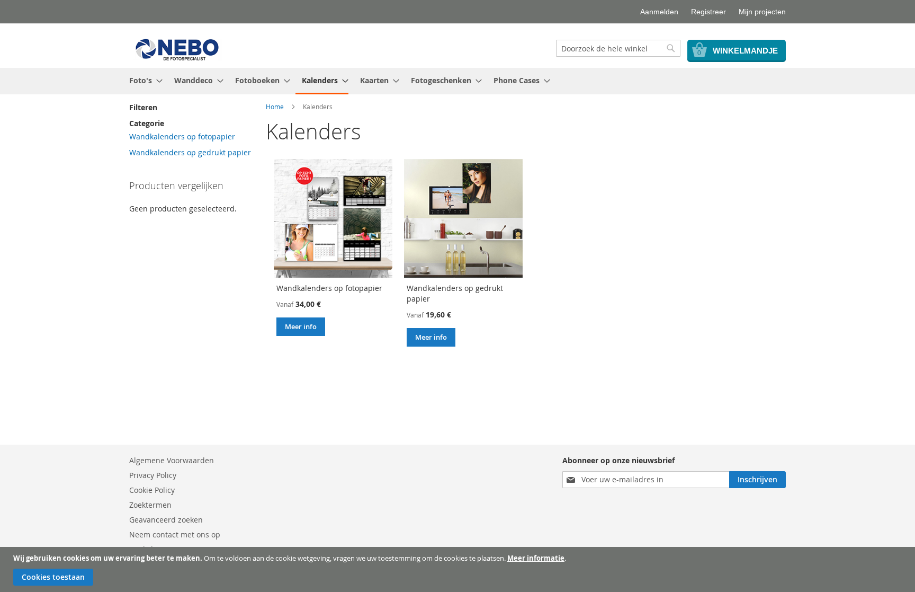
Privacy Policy (152, 475)
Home (275, 106)
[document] (458, 569)
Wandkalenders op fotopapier (329, 288)
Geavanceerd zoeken (166, 520)
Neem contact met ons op (174, 534)
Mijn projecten (762, 11)
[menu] (457, 81)
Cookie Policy (152, 490)
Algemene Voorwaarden (171, 460)
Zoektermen (150, 505)
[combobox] (618, 48)
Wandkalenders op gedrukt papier (190, 152)
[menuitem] (143, 80)
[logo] (178, 49)
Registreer (708, 11)
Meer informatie (535, 558)
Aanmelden (659, 11)
